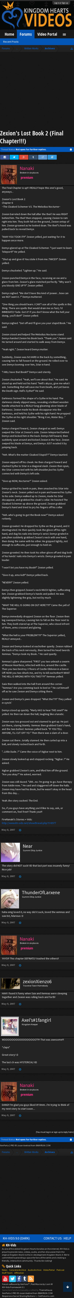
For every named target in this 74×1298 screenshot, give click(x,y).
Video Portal (47, 34)
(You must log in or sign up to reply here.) (55, 1132)
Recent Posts (11, 41)
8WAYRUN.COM (43, 1145)
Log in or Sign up (61, 3)
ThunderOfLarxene (41, 892)
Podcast (60, 1269)
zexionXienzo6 (37, 981)
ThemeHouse (45, 1290)
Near (27, 846)
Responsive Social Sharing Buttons (18, 1296)
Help (67, 1238)
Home (9, 34)
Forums (26, 34)
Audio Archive (34, 1269)
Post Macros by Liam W (42, 1284)
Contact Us (53, 1238)
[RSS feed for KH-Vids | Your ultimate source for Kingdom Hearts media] (31, 1279)
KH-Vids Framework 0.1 (13, 1287)
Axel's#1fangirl (36, 1020)
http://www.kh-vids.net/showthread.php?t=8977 (29, 823)
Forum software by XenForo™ (16, 1284)
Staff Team (7, 1272)
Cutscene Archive (17, 1269)
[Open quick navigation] (72, 48)
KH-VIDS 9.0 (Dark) (16, 1238)
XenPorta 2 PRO (7, 1145)
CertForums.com (46, 1296)
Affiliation (19, 1272)
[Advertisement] (37, 91)
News (4, 1269)
